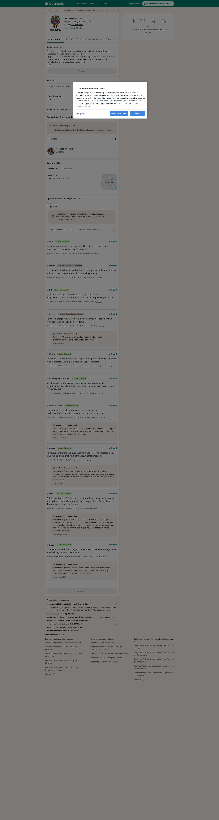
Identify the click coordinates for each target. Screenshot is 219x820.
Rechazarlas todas (119, 113)
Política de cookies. (83, 106)
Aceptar (137, 113)
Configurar (80, 114)
